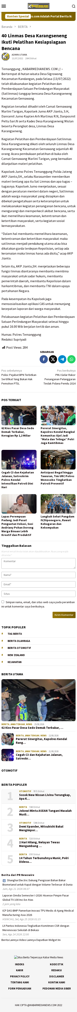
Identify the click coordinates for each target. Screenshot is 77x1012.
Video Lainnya (27, 940)
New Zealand (16, 655)
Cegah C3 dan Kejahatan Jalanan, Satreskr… (39, 756)
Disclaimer (56, 976)
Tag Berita (15, 634)
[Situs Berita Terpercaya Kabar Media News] (38, 5)
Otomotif (25, 791)
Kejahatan (15, 662)
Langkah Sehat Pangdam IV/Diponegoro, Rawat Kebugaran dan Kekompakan (57, 522)
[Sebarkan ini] (44, 359)
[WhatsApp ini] (71, 359)
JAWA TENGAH (17, 724)
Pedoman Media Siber (57, 988)
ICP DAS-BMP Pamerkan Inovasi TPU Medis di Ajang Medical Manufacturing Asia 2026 (38, 913)
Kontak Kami (56, 982)
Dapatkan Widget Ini (48, 940)
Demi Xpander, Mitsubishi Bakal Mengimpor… (41, 828)
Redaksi (56, 970)
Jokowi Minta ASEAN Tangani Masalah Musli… (45, 812)
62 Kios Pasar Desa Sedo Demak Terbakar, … (32, 728)
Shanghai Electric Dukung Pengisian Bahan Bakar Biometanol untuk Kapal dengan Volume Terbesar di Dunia (37, 882)
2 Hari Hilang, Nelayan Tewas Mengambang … (39, 844)
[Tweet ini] (53, 359)
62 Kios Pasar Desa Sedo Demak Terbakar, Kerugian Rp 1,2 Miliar (17, 431)
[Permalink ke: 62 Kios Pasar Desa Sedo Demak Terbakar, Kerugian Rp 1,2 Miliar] (19, 415)
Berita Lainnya (9, 940)
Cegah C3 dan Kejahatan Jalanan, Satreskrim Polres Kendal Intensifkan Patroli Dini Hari (17, 480)
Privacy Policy (19, 976)
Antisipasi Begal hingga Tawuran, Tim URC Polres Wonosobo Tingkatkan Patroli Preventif (57, 478)
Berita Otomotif (19, 648)
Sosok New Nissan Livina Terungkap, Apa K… (45, 797)
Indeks (19, 964)
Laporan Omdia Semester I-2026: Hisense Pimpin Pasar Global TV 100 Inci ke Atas (35, 898)
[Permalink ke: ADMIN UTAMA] (5, 56)
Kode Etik (56, 964)
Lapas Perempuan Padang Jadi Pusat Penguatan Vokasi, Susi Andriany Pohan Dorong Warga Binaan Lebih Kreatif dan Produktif (17, 526)
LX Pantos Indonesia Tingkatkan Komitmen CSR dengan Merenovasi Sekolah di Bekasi (35, 928)
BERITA (5, 724)
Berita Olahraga (19, 641)
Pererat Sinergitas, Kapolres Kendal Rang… (41, 741)
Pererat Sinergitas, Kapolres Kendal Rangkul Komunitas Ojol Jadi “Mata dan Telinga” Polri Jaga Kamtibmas (58, 435)
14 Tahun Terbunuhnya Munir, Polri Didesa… (44, 860)
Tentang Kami (19, 982)
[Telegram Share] (62, 359)
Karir (19, 970)
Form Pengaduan (19, 988)
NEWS (29, 724)
